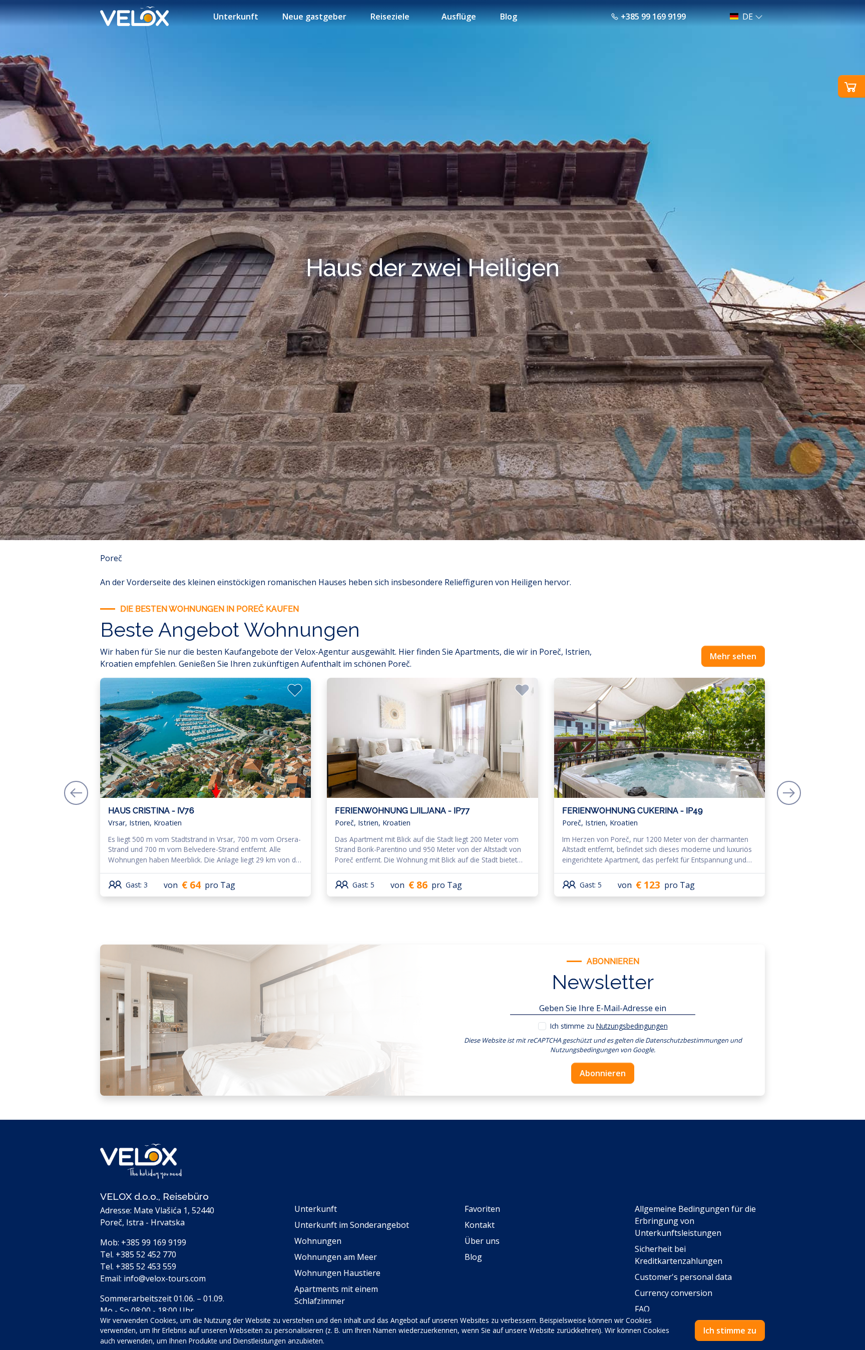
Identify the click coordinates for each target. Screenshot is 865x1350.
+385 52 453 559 (146, 1266)
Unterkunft (235, 16)
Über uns (482, 1240)
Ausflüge (459, 16)
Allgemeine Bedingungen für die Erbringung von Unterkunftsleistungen (695, 1220)
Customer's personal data (683, 1276)
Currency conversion (673, 1292)
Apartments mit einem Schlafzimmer (336, 1294)
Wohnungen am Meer (335, 1256)
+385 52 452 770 (146, 1254)
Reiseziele (389, 16)
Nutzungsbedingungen (632, 1026)
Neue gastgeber (314, 16)
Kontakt (480, 1224)
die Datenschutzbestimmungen (681, 1040)
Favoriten (482, 1208)
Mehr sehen (733, 656)
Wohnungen (317, 1240)
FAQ (642, 1308)
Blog (508, 16)
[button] (743, 17)
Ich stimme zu (609, 1026)
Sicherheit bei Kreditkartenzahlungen (678, 1254)
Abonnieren (603, 1073)
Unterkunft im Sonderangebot (351, 1224)
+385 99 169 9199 (653, 16)
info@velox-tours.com (165, 1278)
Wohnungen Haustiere (337, 1272)
